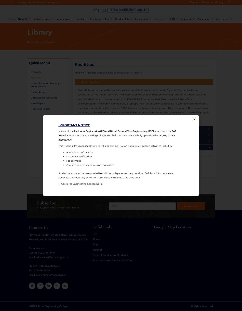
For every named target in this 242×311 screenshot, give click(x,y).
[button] (195, 119)
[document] (121, 155)
